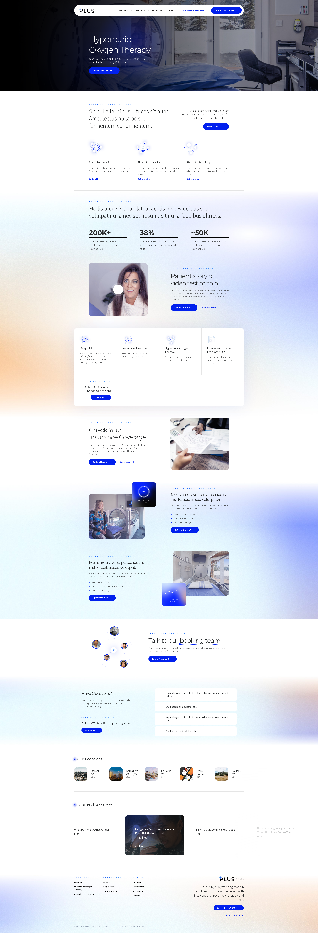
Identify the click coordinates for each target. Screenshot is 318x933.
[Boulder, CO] (221, 773)
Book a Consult (214, 126)
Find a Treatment (160, 659)
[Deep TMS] (81, 366)
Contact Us (99, 397)
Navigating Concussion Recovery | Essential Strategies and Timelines (155, 833)
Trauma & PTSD (110, 891)
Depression (108, 886)
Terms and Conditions (137, 926)
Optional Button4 (182, 530)
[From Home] (186, 773)
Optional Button (182, 307)
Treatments (122, 10)
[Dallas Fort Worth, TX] (116, 773)
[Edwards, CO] (151, 773)
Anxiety (106, 882)
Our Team (137, 882)
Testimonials (138, 886)
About (171, 10)
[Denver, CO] (80, 773)
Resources (157, 10)
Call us (192, 10)
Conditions (140, 10)
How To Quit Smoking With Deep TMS (215, 832)
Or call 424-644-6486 (227, 908)
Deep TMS (86, 348)
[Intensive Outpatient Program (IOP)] (208, 367)
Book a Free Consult (224, 10)
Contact (136, 895)
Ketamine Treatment (136, 348)
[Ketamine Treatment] (123, 360)
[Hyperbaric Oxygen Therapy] (166, 364)
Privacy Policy (123, 926)
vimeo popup (118, 289)
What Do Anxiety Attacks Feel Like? (91, 832)
